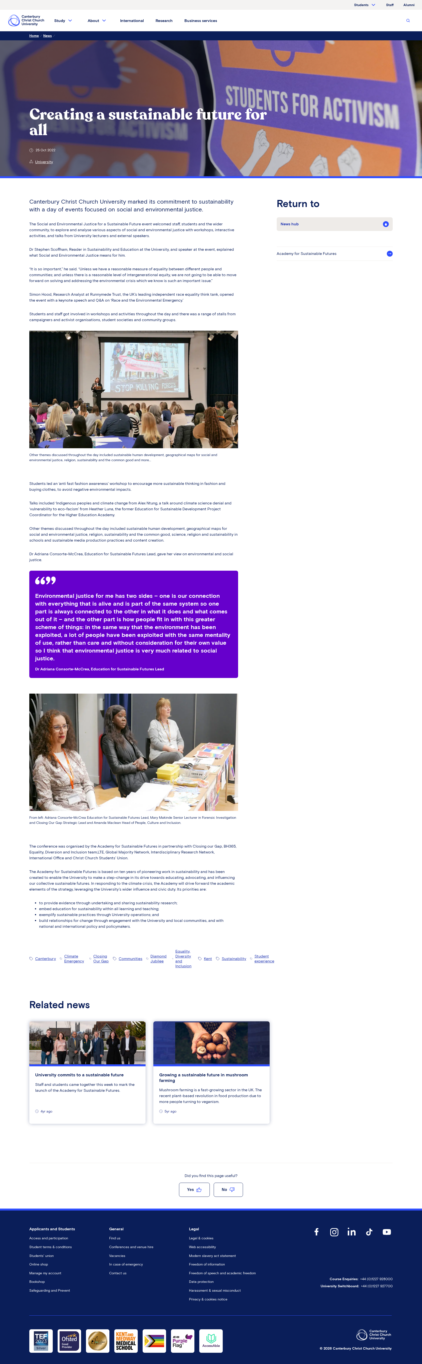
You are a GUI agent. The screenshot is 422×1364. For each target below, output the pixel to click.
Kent (208, 958)
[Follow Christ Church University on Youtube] (387, 1237)
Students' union (41, 1256)
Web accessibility (202, 1247)
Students (361, 5)
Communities (130, 958)
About (93, 20)
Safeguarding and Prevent (49, 1290)
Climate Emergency (74, 958)
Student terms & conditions (50, 1247)
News (47, 36)
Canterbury (45, 958)
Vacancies (117, 1256)
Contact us (118, 1273)
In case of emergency (126, 1264)
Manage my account (45, 1273)
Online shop (38, 1264)
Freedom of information (207, 1264)
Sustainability (234, 958)
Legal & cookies (201, 1238)
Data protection (201, 1282)
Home (34, 36)
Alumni (409, 5)
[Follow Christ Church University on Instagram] (334, 1237)
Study (59, 20)
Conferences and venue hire (131, 1247)
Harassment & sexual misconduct (215, 1290)
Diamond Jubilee (158, 958)
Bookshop (37, 1282)
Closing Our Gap (101, 958)
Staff (390, 5)
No (224, 1190)
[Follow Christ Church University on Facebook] (316, 1237)
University (44, 162)
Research (164, 20)
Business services (200, 20)
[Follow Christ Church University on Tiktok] (369, 1237)
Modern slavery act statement (212, 1256)
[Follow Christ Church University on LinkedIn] (352, 1237)
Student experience (264, 958)
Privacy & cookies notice (208, 1299)
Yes (190, 1190)
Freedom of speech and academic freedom (222, 1273)
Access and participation (48, 1238)
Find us (114, 1238)
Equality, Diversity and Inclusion (183, 958)
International (132, 20)
